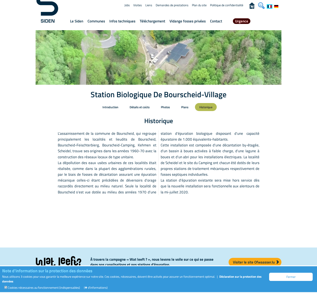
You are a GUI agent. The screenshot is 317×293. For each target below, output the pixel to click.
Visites (137, 5)
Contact (216, 21)
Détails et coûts (140, 107)
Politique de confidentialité (226, 5)
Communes (96, 21)
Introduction (110, 107)
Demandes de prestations (172, 5)
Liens (148, 5)
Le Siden (76, 21)
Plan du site (199, 5)
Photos (165, 107)
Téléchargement (152, 21)
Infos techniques (122, 21)
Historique (205, 107)
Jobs (127, 5)
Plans (184, 107)
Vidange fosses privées (187, 21)
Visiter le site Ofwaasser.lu (254, 262)
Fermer (291, 276)
